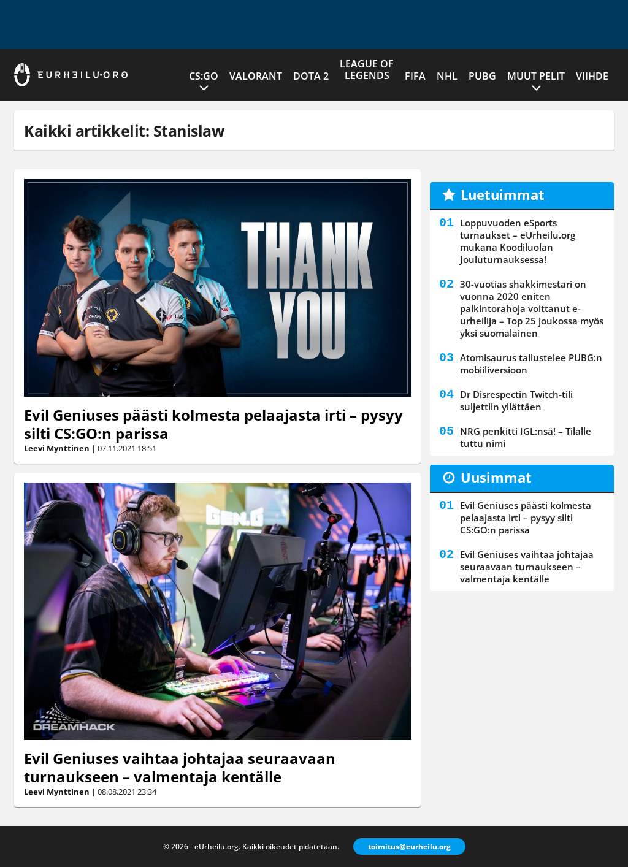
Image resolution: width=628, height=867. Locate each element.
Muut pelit (536, 76)
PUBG (482, 76)
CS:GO (203, 76)
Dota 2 (311, 76)
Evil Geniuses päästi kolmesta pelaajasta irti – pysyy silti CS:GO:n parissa (213, 424)
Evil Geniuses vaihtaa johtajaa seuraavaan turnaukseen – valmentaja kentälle (179, 767)
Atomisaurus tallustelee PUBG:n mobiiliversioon (531, 363)
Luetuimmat (503, 194)
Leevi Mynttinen (57, 448)
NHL (447, 76)
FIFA (415, 76)
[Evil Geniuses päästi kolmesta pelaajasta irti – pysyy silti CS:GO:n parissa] (217, 288)
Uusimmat (496, 477)
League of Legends (367, 69)
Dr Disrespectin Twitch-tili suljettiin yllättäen (516, 400)
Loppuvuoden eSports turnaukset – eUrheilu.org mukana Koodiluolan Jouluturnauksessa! (517, 240)
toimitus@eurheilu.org (409, 846)
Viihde (592, 76)
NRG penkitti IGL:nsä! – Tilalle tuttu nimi (525, 437)
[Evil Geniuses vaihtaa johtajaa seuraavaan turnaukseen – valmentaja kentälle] (217, 611)
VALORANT (255, 76)
